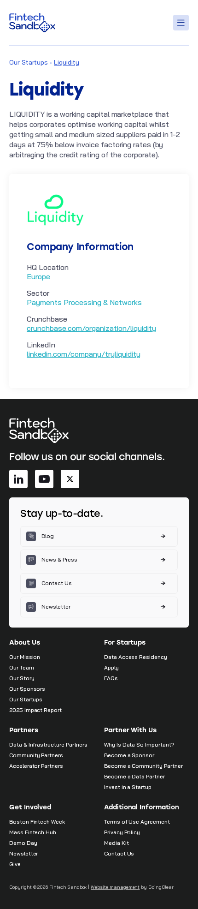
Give (15, 864)
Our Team (21, 667)
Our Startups (28, 62)
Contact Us (119, 853)
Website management (115, 887)
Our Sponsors (27, 688)
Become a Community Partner (143, 765)
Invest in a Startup (127, 786)
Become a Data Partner (134, 776)
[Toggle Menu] (182, 22)
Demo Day (23, 842)
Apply (111, 667)
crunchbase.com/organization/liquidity (91, 328)
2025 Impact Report (35, 709)
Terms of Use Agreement (137, 821)
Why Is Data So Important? (139, 744)
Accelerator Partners (36, 765)
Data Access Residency (135, 656)
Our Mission (24, 656)
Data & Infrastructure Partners (48, 744)
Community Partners (36, 755)
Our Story (21, 678)
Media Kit (116, 842)
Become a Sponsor (129, 755)
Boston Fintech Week (37, 821)
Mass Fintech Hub (32, 832)
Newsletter (23, 853)
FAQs (111, 678)
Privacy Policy (122, 832)
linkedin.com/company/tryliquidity (83, 354)
